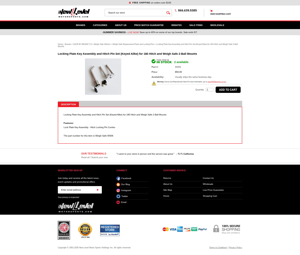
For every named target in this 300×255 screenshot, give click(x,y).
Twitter (124, 196)
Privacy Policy (235, 247)
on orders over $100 (151, 2)
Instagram (126, 190)
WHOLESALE (217, 25)
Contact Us (208, 178)
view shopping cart (220, 14)
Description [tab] (68, 104)
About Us (120, 25)
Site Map (167, 190)
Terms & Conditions (218, 247)
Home (60, 44)
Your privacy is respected (68, 197)
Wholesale (208, 184)
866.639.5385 (187, 10)
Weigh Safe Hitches (102, 44)
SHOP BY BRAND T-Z (82, 44)
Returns (167, 178)
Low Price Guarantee (213, 190)
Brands (80, 25)
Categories (100, 25)
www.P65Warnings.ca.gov (217, 82)
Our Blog (125, 184)
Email (123, 202)
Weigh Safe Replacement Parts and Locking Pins (133, 44)
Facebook (126, 178)
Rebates (176, 25)
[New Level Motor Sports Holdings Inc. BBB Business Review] (85, 230)
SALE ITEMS (195, 25)
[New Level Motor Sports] (80, 12)
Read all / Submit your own (94, 157)
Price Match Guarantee (149, 25)
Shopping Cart (210, 196)
